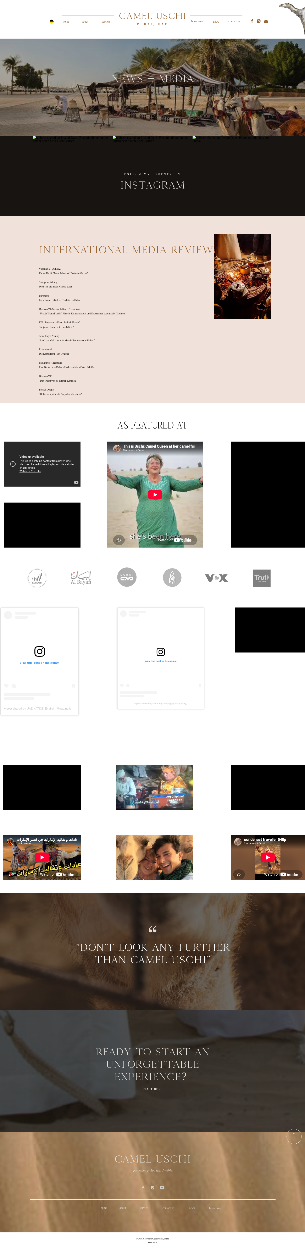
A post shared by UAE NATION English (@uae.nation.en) (41, 708)
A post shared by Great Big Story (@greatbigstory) (160, 703)
